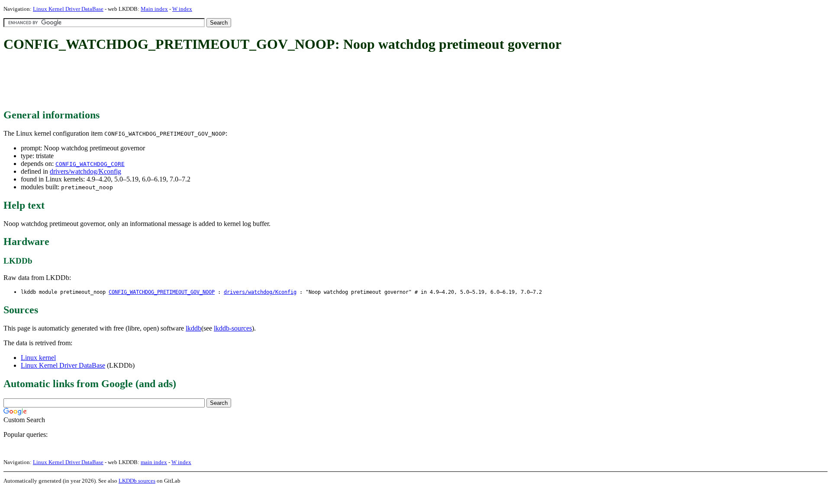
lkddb (193, 328)
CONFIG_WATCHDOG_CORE (90, 164)
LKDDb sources (137, 480)
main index (154, 462)
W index (182, 9)
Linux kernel (38, 357)
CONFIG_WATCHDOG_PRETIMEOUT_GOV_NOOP (162, 292)
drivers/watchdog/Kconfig (85, 171)
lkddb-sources (233, 328)
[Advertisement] (161, 81)
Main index (154, 9)
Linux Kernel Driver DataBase (68, 9)
